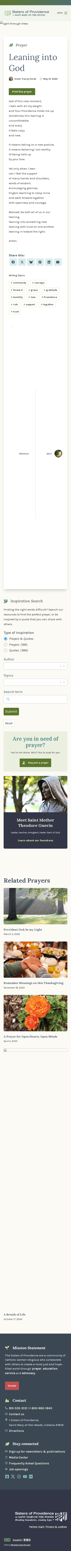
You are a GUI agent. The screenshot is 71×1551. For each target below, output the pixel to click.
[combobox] (32, 666)
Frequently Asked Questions (29, 1463)
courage (38, 282)
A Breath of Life (15, 1314)
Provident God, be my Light (23, 929)
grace (33, 290)
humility (17, 297)
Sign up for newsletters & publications (37, 1451)
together (47, 304)
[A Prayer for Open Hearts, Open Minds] (36, 1013)
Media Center (18, 1457)
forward (17, 290)
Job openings (18, 1469)
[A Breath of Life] (36, 1178)
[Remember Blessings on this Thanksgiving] (36, 960)
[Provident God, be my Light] (36, 906)
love (32, 297)
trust (15, 311)
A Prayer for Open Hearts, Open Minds (30, 1036)
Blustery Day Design (21, 1545)
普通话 (27, 1539)
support (29, 304)
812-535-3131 (18, 1408)
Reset (9, 723)
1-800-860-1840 (40, 1408)
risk (14, 304)
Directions (16, 1431)
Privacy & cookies (56, 1526)
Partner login (36, 1526)
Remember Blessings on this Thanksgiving (33, 983)
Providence (49, 297)
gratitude (50, 290)
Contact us (16, 1414)
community (18, 282)
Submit (11, 711)
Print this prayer (22, 91)
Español (17, 1539)
